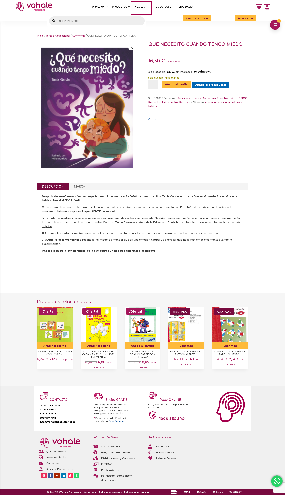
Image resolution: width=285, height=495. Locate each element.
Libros (233, 98)
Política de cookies (110, 492)
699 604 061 (47, 417)
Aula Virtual (245, 18)
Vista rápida (69, 310)
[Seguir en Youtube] (57, 475)
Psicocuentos (170, 102)
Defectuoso (163, 7)
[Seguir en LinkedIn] (63, 475)
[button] (131, 47)
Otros (152, 119)
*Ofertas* (141, 7)
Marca (79, 186)
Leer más (186, 345)
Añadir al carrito (176, 84)
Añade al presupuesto (211, 84)
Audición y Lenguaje (189, 98)
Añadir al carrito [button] (54, 345)
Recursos (184, 102)
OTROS (242, 98)
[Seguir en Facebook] (50, 475)
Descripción (53, 186)
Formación (98, 7)
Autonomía (78, 35)
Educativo (223, 98)
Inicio (40, 35)
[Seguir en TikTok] (70, 475)
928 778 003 (47, 413)
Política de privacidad (137, 492)
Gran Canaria (116, 421)
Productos (119, 7)
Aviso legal (90, 492)
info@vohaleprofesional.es (57, 421)
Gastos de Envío (197, 18)
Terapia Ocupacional (58, 35)
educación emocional (217, 102)
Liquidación (186, 7)
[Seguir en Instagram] (44, 475)
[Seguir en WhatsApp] (76, 475)
